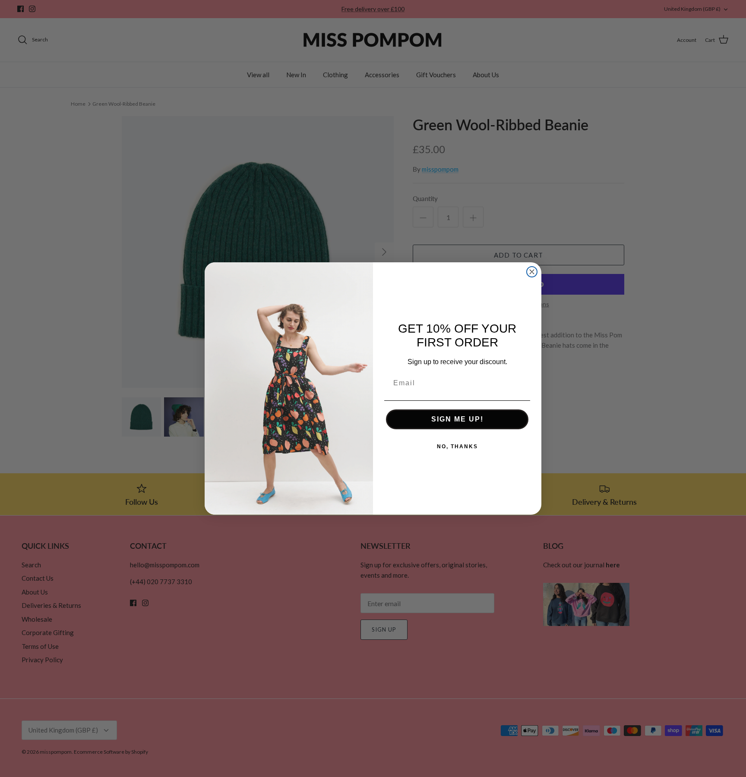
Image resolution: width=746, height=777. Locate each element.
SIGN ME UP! (457, 419)
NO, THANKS (457, 447)
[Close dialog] (532, 272)
